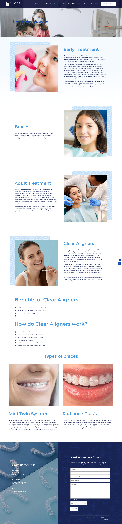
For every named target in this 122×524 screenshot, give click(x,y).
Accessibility (107, 519)
